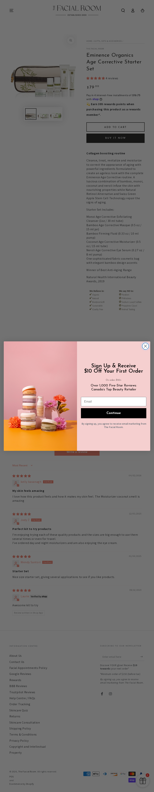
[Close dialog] (145, 346)
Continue (113, 413)
